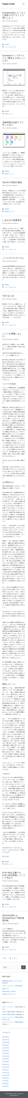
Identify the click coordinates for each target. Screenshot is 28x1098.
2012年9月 (5, 1059)
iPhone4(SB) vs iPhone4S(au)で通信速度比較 (13, 918)
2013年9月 (5, 1050)
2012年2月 (5, 1070)
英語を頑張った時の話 (9, 991)
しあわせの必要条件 (12, 220)
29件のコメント (10, 211)
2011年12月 (5, 1072)
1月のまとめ (8, 296)
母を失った (5, 988)
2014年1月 (5, 1048)
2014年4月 (5, 1045)
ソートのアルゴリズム (13, 258)
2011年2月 (5, 1086)
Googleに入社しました (9, 994)
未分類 (7, 44)
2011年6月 (5, 1081)
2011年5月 (5, 1083)
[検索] (23, 967)
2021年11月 (5, 1040)
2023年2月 (5, 1037)
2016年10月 (6, 1042)
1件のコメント (9, 114)
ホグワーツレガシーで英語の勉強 (12, 986)
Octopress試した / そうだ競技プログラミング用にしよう (13, 15)
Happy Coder (8, 4)
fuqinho (4, 1019)
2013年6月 (5, 1053)
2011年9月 (5, 1078)
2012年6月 (5, 1061)
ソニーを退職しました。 (12, 334)
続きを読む (18, 166)
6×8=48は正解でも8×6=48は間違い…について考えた (13, 875)
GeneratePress (14, 1095)
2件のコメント (9, 864)
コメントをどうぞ (10, 47)
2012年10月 (5, 1056)
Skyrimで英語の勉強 (12, 182)
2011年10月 (5, 1075)
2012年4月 (5, 1064)
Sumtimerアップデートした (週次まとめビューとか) (13, 58)
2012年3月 (5, 1067)
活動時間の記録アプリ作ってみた (13, 123)
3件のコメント (9, 173)
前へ (4, 958)
